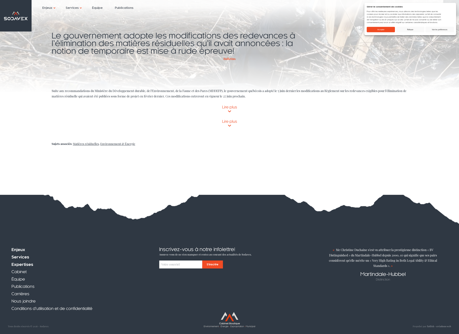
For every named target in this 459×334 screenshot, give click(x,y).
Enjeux (47, 8)
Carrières (20, 294)
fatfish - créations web (439, 326)
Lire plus (229, 107)
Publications (124, 8)
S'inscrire (212, 264)
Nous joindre (23, 301)
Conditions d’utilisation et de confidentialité (51, 308)
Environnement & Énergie (117, 144)
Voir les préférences (439, 30)
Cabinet (19, 272)
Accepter (380, 30)
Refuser (410, 30)
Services (72, 8)
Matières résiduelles (86, 144)
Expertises (22, 264)
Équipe (97, 8)
